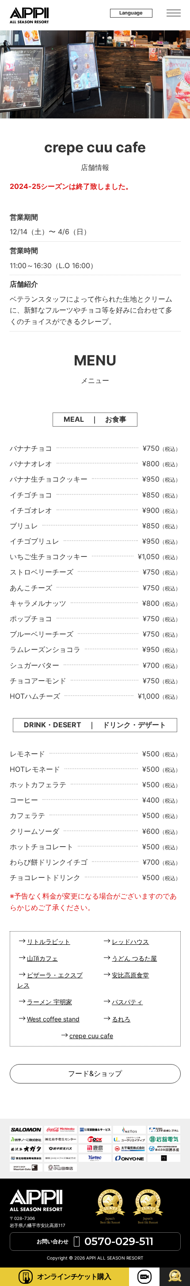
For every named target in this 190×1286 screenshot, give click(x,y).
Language (131, 13)
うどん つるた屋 (134, 958)
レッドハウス (130, 941)
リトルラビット (48, 941)
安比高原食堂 (130, 975)
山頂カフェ (42, 958)
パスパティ (127, 1002)
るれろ (121, 1019)
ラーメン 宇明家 (49, 1002)
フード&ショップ (95, 1073)
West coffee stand (53, 1019)
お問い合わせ (95, 1241)
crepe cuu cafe (91, 1035)
